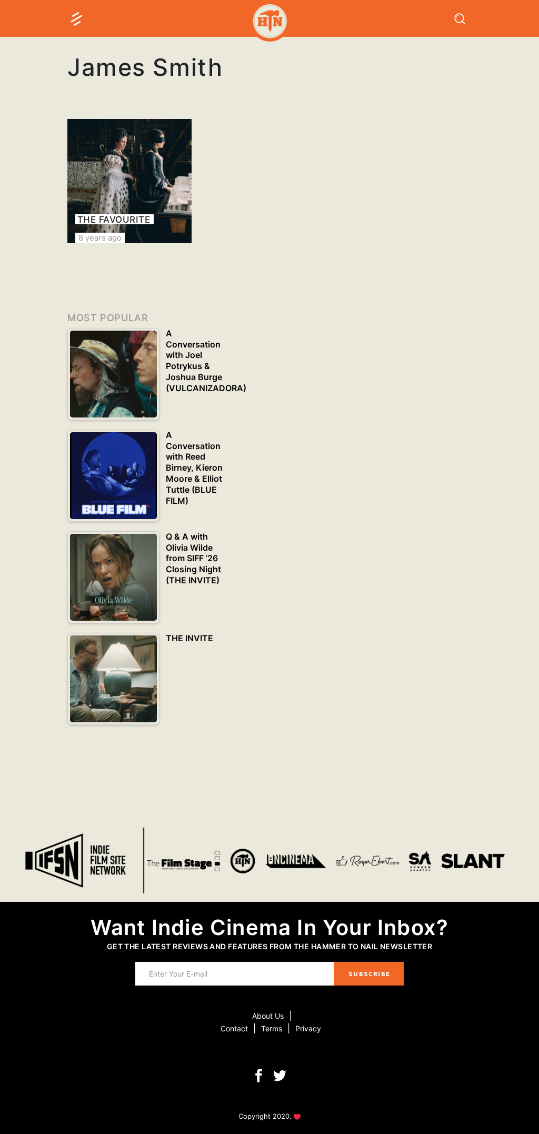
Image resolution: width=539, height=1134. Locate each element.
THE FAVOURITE (114, 219)
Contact (234, 1028)
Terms (271, 1028)
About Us (268, 1015)
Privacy (308, 1028)
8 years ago (100, 238)
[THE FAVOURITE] (129, 181)
